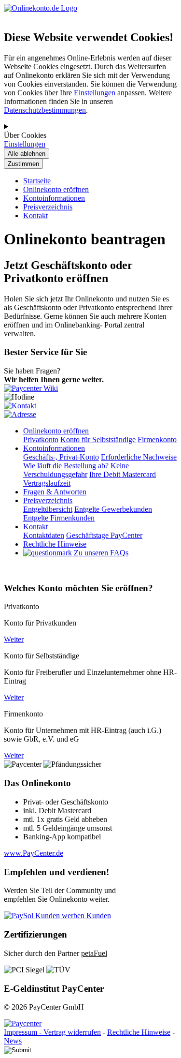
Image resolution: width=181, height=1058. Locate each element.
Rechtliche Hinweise (138, 1032)
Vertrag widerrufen (72, 1032)
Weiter (14, 639)
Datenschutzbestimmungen (45, 110)
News (13, 1041)
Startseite (37, 181)
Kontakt (35, 215)
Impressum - (23, 1032)
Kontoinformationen (54, 198)
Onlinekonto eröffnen (56, 189)
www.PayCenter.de (33, 853)
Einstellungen (94, 93)
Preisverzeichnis (47, 207)
